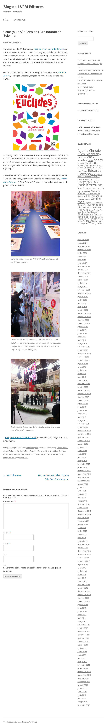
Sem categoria (32, 447)
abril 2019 (82, 340)
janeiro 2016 (83, 467)
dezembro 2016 (84, 430)
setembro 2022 (84, 276)
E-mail (7, 543)
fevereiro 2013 (84, 584)
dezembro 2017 (84, 390)
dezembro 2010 (84, 671)
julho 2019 (82, 330)
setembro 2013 (84, 561)
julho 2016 (82, 447)
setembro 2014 (84, 521)
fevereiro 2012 (84, 624)
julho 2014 (82, 527)
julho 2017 (82, 407)
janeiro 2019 (83, 350)
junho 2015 (82, 491)
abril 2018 (82, 377)
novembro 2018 (84, 353)
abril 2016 (82, 457)
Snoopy (98, 214)
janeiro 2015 (83, 507)
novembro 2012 (84, 594)
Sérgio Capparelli (48, 454)
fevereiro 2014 (84, 544)
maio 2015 (82, 494)
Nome (7, 532)
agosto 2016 (83, 444)
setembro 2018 (84, 360)
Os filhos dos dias (90, 206)
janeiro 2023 (83, 269)
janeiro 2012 (83, 628)
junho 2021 (82, 283)
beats (98, 159)
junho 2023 (82, 253)
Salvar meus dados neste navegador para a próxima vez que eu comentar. (32, 569)
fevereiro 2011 (84, 665)
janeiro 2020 (83, 310)
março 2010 (82, 701)
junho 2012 (82, 611)
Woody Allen (95, 223)
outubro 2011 (83, 638)
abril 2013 (82, 578)
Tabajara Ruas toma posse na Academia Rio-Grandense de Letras (90, 73)
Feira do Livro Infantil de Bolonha (49, 49)
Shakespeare (85, 214)
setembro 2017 (84, 400)
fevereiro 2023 (84, 266)
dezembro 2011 (84, 631)
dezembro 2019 (84, 313)
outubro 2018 (83, 357)
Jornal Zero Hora (97, 188)
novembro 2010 (84, 675)
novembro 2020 (84, 293)
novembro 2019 (84, 316)
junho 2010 (82, 691)
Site (5, 554)
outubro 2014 (83, 517)
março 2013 (82, 581)
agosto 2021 (83, 280)
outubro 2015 (83, 477)
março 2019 (82, 343)
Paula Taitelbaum (32, 454)
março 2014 (82, 541)
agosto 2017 (83, 403)
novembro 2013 (84, 554)
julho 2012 (82, 608)
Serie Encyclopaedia (90, 212)
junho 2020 (82, 300)
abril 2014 (82, 537)
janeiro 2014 (83, 547)
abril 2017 (82, 417)
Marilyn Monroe (84, 191)
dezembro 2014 (84, 511)
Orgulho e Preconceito (93, 203)
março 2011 (82, 661)
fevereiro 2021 (84, 290)
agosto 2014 (83, 524)
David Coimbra (91, 168)
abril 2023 (82, 259)
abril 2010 (82, 698)
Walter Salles (89, 220)
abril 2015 (82, 497)
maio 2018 (82, 373)
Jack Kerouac (90, 185)
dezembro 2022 (84, 273)
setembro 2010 (84, 681)
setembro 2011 (84, 641)
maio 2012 (82, 614)
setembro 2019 (84, 323)
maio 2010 (82, 695)
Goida (86, 179)
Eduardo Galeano (90, 172)
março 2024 (82, 243)
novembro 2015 (84, 474)
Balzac (90, 161)
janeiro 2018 (83, 387)
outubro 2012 (83, 598)
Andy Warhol (86, 158)
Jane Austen (84, 188)
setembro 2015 (84, 480)
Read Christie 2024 (85, 87)
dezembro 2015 (84, 470)
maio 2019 (82, 336)
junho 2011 (82, 651)
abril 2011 (82, 658)
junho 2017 (82, 410)
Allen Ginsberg (88, 154)
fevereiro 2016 (84, 464)
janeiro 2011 (83, 668)
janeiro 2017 (83, 427)
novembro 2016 (84, 434)
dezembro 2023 (84, 249)
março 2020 (82, 306)
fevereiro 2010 (84, 705)
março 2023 (82, 263)
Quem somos (19, 20)
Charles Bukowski (88, 164)
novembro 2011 (84, 635)
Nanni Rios (23, 457)
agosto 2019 (83, 326)
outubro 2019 (83, 320)
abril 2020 (82, 303)
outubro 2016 (83, 437)
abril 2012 (82, 618)
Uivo (86, 219)
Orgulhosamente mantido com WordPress (20, 722)
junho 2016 (82, 450)
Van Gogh (92, 218)
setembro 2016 (84, 440)
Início (5, 20)
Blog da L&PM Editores (23, 6)
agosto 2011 (83, 645)
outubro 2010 (83, 678)
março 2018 (82, 380)
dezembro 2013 (84, 551)
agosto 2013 (83, 564)
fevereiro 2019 (84, 346)
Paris (85, 207)
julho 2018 (82, 367)
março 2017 (82, 420)
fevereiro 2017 (84, 424)
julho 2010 (82, 688)
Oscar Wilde (83, 205)
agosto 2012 (83, 604)
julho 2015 (82, 487)
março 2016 (82, 460)
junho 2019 (82, 333)
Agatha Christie (89, 150)
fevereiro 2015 (84, 504)
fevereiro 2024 (84, 246)
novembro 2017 (84, 393)
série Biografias (86, 216)
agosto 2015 (83, 484)
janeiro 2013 (83, 588)
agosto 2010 (83, 685)
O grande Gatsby (84, 199)
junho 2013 (82, 571)
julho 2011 (82, 648)
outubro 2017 (83, 397)
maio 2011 (82, 655)
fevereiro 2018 (84, 383)
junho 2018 (82, 370)
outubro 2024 (83, 239)
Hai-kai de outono (12, 475)
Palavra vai (8, 454)
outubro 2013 (83, 557)
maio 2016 (82, 454)
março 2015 (82, 501)
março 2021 (82, 286)
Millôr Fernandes (92, 195)
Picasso (90, 210)
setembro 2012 (84, 601)
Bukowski (81, 163)
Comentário (9, 501)
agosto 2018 (83, 363)
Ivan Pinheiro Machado (88, 180)
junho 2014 (82, 531)
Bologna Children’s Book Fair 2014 (20, 437)
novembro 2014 (84, 514)
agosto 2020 (83, 296)
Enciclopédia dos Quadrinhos (90, 175)
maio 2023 (82, 256)
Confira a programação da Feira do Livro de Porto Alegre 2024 (90, 63)
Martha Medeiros (89, 192)
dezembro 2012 (84, 591)
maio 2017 (82, 413)
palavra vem (19, 454)
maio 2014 (82, 534)
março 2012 (82, 621)
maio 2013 (82, 574)
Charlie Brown (92, 166)
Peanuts (83, 209)
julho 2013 (82, 568)
